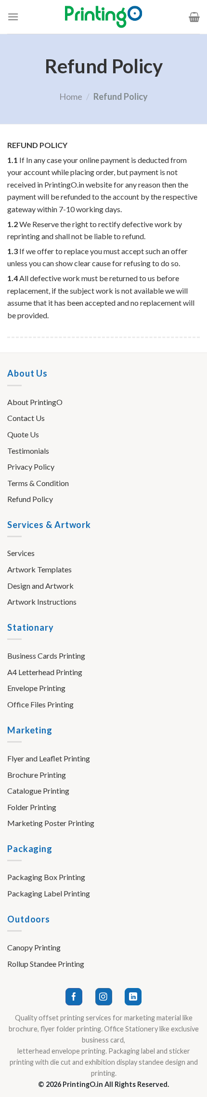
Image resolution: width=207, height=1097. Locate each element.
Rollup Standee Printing (45, 963)
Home (70, 96)
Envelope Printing (36, 687)
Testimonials (28, 450)
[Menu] (13, 16)
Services (21, 552)
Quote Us (23, 434)
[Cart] (194, 16)
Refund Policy (30, 498)
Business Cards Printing (46, 655)
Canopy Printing (34, 947)
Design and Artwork (40, 585)
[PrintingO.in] (104, 16)
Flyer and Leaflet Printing (48, 758)
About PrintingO (35, 401)
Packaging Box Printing (46, 876)
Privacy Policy (30, 466)
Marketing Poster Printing (50, 822)
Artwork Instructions (42, 601)
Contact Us (26, 417)
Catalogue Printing (38, 790)
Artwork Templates (39, 569)
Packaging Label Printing (48, 893)
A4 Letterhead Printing (44, 672)
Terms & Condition (38, 483)
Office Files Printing (40, 704)
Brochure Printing (36, 774)
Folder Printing (31, 807)
